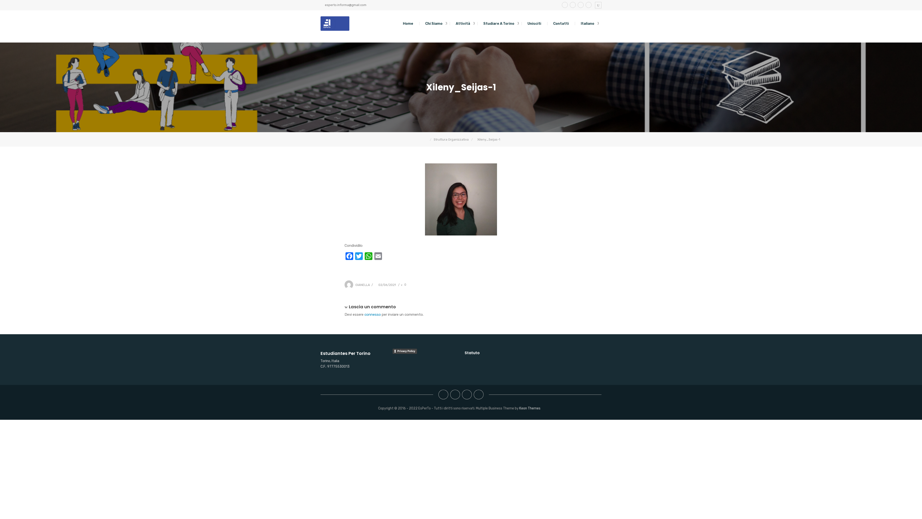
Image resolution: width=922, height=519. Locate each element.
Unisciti (534, 23)
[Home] (426, 139)
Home (408, 23)
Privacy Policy (406, 351)
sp (581, 5)
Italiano (587, 23)
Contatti (561, 23)
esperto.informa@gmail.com (345, 5)
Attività (463, 23)
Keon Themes (529, 408)
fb (565, 5)
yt (589, 5)
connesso (372, 314)
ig (573, 5)
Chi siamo (434, 23)
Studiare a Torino (498, 23)
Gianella (362, 285)
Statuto (472, 353)
